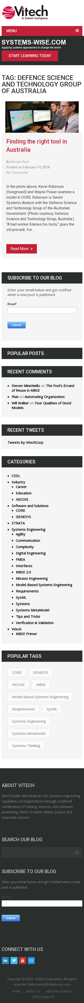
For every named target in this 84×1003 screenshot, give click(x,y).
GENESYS (23, 516)
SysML (21, 597)
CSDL (16, 475)
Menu (11, 31)
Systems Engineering (29, 529)
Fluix (15, 396)
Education (24, 493)
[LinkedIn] (5, 960)
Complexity (25, 546)
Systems (23, 603)
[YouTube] (22, 960)
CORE (20, 510)
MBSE (41, 684)
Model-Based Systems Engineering (44, 584)
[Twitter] (14, 960)
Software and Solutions (30, 505)
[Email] (31, 960)
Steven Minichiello (26, 385)
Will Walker (20, 403)
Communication (28, 540)
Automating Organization (45, 396)
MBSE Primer (26, 633)
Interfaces (24, 565)
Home (16, 991)
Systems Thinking (26, 745)
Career (21, 486)
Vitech (16, 629)
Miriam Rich (20, 162)
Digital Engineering (31, 553)
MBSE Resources (59, 991)
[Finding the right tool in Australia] (42, 117)
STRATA (18, 523)
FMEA (20, 559)
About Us (33, 991)
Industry (18, 482)
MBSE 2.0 (23, 572)
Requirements (27, 591)
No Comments (17, 172)
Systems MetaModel (32, 610)
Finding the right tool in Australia (36, 145)
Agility (20, 534)
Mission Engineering (32, 578)
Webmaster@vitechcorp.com (49, 984)
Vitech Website (43, 997)
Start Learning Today (30, 55)
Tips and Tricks (28, 616)
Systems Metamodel (29, 733)
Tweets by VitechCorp (25, 442)
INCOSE (22, 499)
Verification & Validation (35, 622)
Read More (19, 248)
